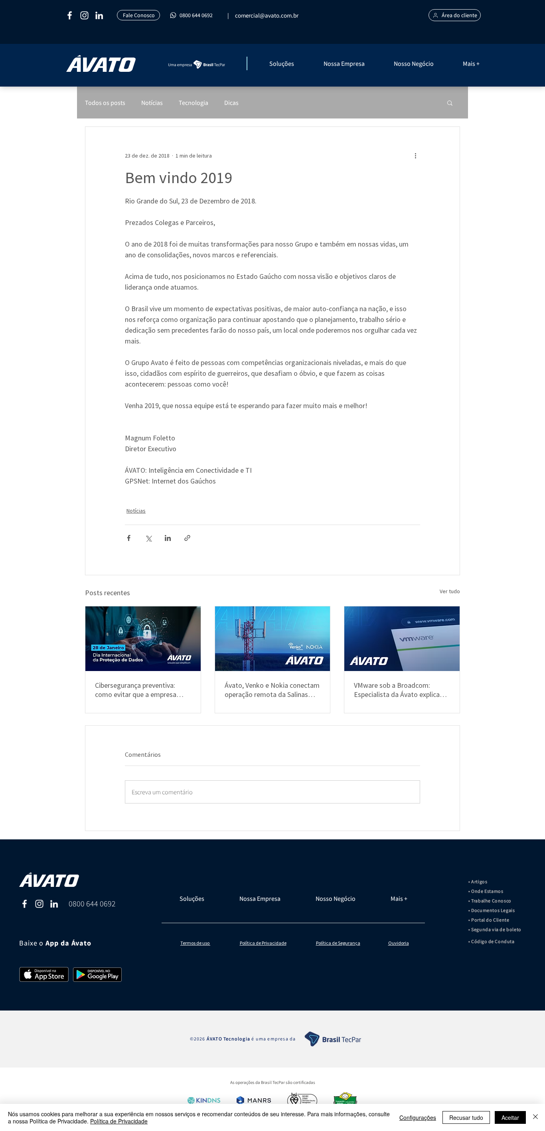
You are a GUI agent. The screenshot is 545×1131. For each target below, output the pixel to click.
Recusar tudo (466, 1117)
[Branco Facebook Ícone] (69, 15)
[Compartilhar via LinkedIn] (168, 538)
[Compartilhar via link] (187, 538)
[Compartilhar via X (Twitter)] (148, 538)
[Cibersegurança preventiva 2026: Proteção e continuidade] (143, 638)
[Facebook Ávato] (24, 903)
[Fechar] (535, 1117)
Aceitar (510, 1117)
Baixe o (32, 942)
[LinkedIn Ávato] (54, 903)
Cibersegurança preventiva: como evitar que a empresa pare (135, 690)
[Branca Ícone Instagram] (84, 15)
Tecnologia (193, 103)
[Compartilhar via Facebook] (128, 538)
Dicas (231, 103)
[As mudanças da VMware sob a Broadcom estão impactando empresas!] (402, 638)
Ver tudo (450, 591)
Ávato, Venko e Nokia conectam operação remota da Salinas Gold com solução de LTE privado (272, 690)
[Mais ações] (415, 155)
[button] (292, 63)
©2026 (198, 1039)
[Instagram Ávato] (39, 903)
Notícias (152, 103)
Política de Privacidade (119, 1121)
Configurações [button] (417, 1117)
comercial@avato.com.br (266, 15)
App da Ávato (68, 943)
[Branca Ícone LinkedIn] (99, 15)
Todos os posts (105, 103)
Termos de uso (195, 943)
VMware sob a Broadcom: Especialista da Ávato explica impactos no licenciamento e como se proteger (397, 690)
